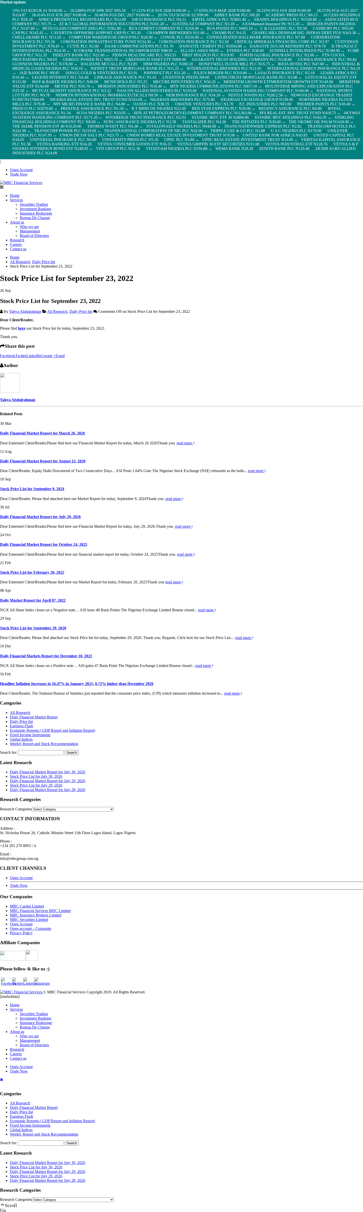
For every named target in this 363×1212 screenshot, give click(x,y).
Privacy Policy (21, 933)
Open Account (21, 170)
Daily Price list (80, 311)
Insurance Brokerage (36, 213)
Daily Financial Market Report (34, 717)
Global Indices (21, 739)
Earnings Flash (21, 726)
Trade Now (19, 174)
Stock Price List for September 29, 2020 (33, 628)
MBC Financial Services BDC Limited (40, 911)
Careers (16, 244)
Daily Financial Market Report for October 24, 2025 (43, 544)
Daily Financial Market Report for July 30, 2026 (47, 772)
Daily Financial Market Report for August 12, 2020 (42, 461)
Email (60, 356)
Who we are (29, 227)
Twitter (20, 356)
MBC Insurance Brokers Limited (35, 915)
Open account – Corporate (30, 928)
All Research (57, 311)
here (21, 328)
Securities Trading (34, 204)
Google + (48, 356)
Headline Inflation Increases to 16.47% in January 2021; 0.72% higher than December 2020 (76, 684)
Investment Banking (35, 209)
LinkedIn (33, 356)
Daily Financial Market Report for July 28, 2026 (47, 790)
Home (15, 195)
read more (185, 443)
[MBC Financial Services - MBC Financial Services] (21, 183)
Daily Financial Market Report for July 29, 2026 (40, 517)
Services (16, 200)
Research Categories (16, 809)
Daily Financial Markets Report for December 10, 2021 (46, 656)
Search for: (8, 752)
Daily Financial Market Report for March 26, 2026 (42, 433)
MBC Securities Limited (29, 919)
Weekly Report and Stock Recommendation (44, 744)
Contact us (18, 249)
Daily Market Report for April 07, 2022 (33, 600)
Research (17, 240)
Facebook (7, 356)
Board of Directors (34, 235)
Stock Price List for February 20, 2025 (32, 572)
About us (17, 222)
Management (30, 231)
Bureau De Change (35, 218)
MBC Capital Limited (27, 906)
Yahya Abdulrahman (25, 311)
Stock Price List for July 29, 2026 (36, 785)
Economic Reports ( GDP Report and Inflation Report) (52, 730)
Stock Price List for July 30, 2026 (36, 776)
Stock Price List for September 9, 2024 (32, 489)
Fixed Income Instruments (30, 735)
